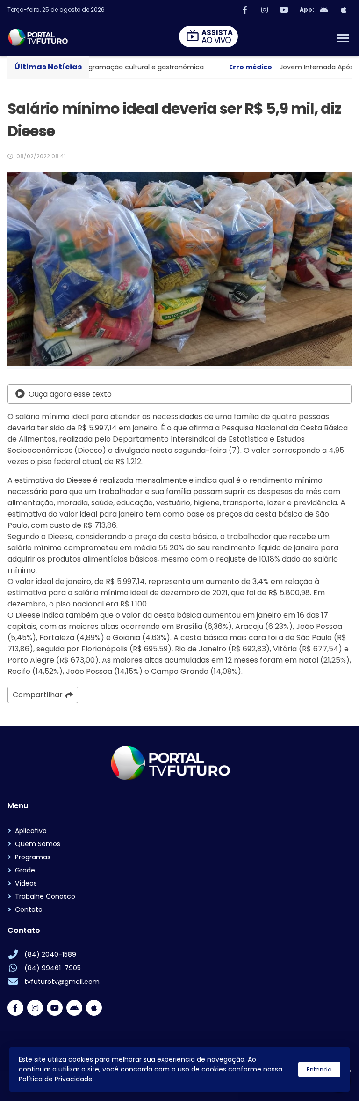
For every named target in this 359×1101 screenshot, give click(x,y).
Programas (32, 857)
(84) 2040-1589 (50, 954)
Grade (25, 870)
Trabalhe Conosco (45, 896)
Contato (29, 909)
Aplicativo (31, 830)
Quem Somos (37, 844)
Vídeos (26, 883)
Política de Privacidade (56, 1079)
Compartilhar (38, 694)
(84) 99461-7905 (52, 968)
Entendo (319, 1069)
